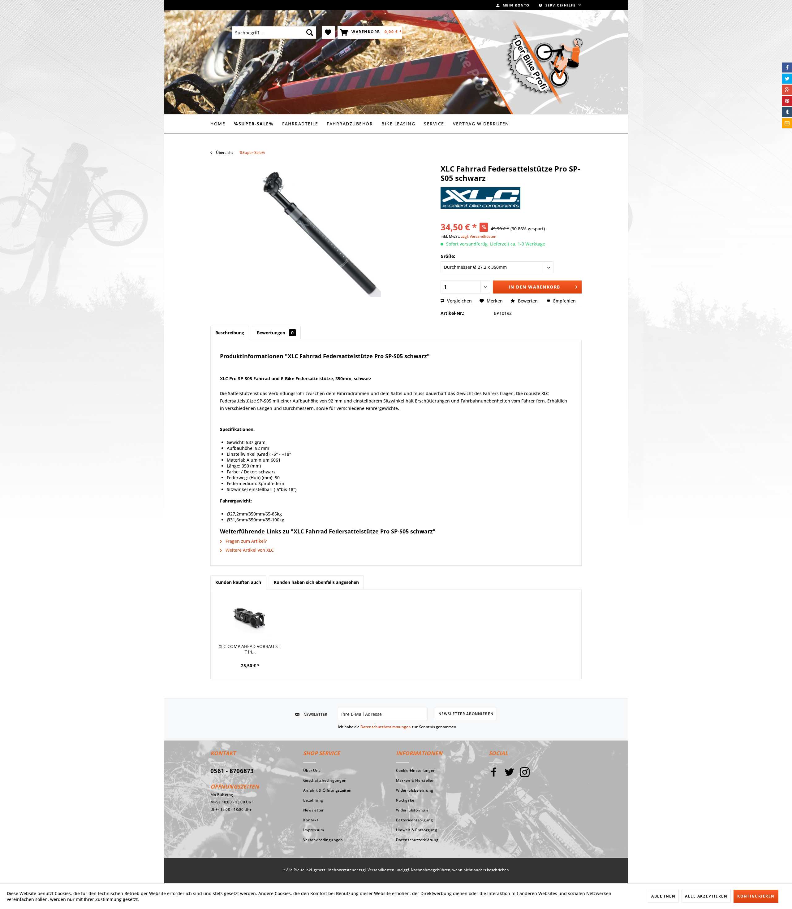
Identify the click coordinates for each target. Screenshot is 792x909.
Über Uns (312, 770)
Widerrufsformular (413, 810)
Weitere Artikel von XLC (249, 550)
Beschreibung (229, 333)
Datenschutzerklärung (417, 839)
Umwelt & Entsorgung (416, 830)
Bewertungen (275, 333)
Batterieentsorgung (414, 820)
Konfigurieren (756, 896)
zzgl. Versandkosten (479, 236)
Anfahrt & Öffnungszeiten (327, 790)
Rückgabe (405, 800)
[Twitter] (509, 775)
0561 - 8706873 (232, 771)
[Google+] (787, 90)
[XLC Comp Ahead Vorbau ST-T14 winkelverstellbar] (250, 619)
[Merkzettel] (328, 32)
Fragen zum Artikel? (245, 541)
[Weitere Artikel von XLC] (480, 198)
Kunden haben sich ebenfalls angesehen (316, 582)
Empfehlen (564, 301)
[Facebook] (494, 775)
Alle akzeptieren (706, 896)
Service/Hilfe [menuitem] (560, 5)
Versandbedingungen (323, 839)
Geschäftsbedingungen (324, 780)
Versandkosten (381, 869)
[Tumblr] (787, 112)
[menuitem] (513, 5)
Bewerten (528, 301)
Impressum (313, 830)
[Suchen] (309, 32)
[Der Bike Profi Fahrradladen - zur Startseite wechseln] (544, 62)
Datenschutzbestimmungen (385, 726)
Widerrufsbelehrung (414, 790)
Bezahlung (313, 800)
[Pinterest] (787, 101)
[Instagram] (525, 775)
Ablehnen (663, 896)
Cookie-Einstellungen (416, 770)
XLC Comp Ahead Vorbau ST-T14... (250, 649)
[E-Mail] (787, 123)
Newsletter (313, 810)
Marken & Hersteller (415, 780)
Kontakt (310, 820)
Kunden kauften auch (238, 582)
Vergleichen (459, 301)
